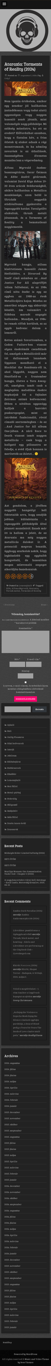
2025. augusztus (12, 1136)
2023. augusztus (12, 1284)
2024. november (12, 1192)
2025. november (12, 1118)
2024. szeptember (13, 1204)
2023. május (10, 1302)
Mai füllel (12, 786)
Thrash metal (13, 590)
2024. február (11, 1247)
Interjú (10, 749)
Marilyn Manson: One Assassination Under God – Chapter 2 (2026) (23, 872)
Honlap (25, 670)
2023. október (11, 1272)
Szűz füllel (12, 817)
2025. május (10, 1155)
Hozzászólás (25, 628)
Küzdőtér (11, 774)
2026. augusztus (12, 1063)
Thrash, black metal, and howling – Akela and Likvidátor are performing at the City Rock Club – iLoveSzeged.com (28, 946)
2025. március (11, 1167)
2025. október (11, 1124)
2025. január (10, 1179)
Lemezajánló (25, 585)
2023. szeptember (13, 1278)
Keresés (39, 709)
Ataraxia (34, 588)
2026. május (10, 1081)
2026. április (10, 1087)
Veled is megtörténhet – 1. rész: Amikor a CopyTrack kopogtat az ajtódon (26, 992)
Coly (6, 78)
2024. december (12, 1186)
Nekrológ (12, 798)
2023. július (9, 1290)
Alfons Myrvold (20, 588)
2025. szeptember (13, 1130)
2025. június (10, 1149)
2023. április (10, 1308)
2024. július (9, 1216)
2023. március (11, 1315)
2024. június (10, 1222)
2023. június (10, 1296)
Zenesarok (12, 829)
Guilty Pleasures (15, 737)
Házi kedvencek (15, 743)
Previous (10, 604)
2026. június (10, 1075)
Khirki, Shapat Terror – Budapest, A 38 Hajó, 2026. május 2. (27, 973)
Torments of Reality (31, 590)
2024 (8, 588)
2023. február (11, 1321)
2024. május (10, 1228)
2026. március (11, 1093)
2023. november (12, 1265)
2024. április (10, 1235)
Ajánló (10, 724)
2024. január (10, 1253)
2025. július (9, 1142)
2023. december (12, 1259)
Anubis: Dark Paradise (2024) (27, 910)
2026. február (11, 1099)
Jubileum (12, 755)
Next (44, 604)
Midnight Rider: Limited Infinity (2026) (24, 852)
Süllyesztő (12, 804)
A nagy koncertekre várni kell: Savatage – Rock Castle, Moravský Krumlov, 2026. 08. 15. (25, 882)
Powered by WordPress (25, 1354)
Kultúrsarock (14, 767)
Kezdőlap (7, 1342)
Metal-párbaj (14, 792)
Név (17, 659)
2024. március (11, 1241)
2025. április (10, 1161)
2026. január (10, 1106)
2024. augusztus (12, 1210)
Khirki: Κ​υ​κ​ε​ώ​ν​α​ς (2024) (25, 965)
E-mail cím (33, 659)
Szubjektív (12, 810)
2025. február (11, 1173)
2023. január (10, 1327)
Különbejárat (14, 761)
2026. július (10, 1069)
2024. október (11, 1198)
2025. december (12, 1112)
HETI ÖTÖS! (10, 859)
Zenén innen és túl (16, 823)
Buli (9, 731)
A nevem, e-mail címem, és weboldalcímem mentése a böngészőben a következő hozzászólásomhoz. (25, 688)
